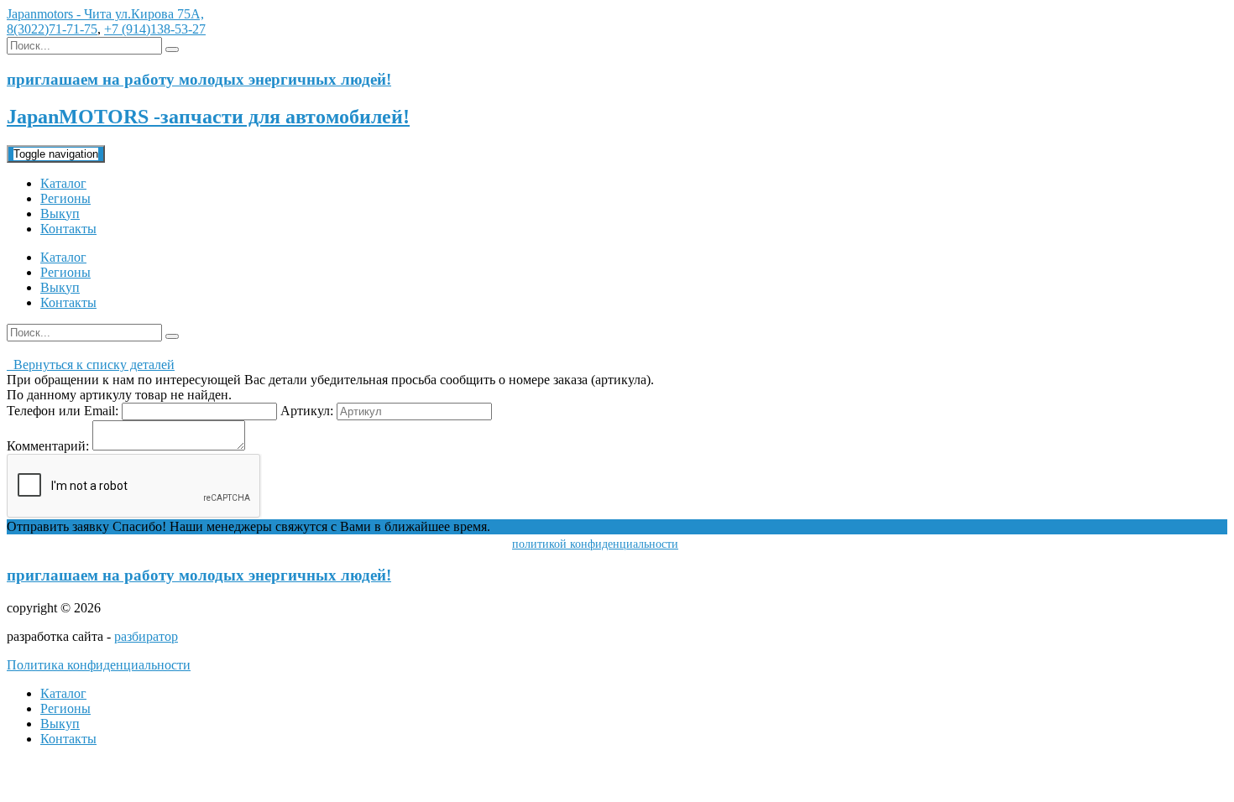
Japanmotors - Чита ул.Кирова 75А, (105, 14)
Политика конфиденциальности (99, 665)
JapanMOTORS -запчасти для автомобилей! (208, 117)
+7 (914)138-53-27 (155, 29)
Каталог (63, 183)
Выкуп (60, 213)
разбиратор (146, 636)
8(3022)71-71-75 (52, 29)
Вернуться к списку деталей (91, 364)
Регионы (65, 198)
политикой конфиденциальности (595, 544)
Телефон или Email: (62, 411)
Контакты (68, 228)
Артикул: (306, 411)
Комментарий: (48, 446)
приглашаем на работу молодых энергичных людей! (199, 575)
